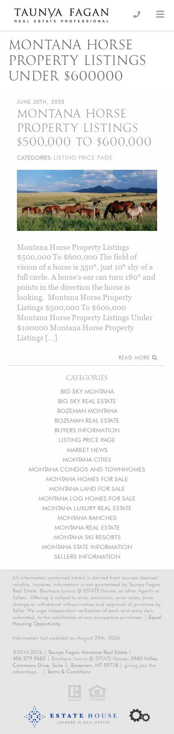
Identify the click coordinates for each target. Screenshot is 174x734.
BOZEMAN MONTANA (87, 410)
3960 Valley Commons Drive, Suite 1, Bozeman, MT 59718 (85, 661)
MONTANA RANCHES (87, 517)
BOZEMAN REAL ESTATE (87, 420)
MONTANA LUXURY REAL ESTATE (87, 508)
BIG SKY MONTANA (87, 391)
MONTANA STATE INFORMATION (87, 546)
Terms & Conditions (69, 671)
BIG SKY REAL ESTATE (87, 401)
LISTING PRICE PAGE (87, 439)
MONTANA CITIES (87, 459)
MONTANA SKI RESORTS (87, 537)
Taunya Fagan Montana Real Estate (87, 652)
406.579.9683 (29, 658)
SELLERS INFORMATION (87, 556)
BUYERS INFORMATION (87, 430)
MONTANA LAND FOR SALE (87, 488)
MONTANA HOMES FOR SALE (87, 478)
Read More (135, 357)
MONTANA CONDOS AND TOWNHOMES (87, 469)
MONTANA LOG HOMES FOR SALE (87, 498)
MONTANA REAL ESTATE (87, 527)
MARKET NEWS (87, 449)
